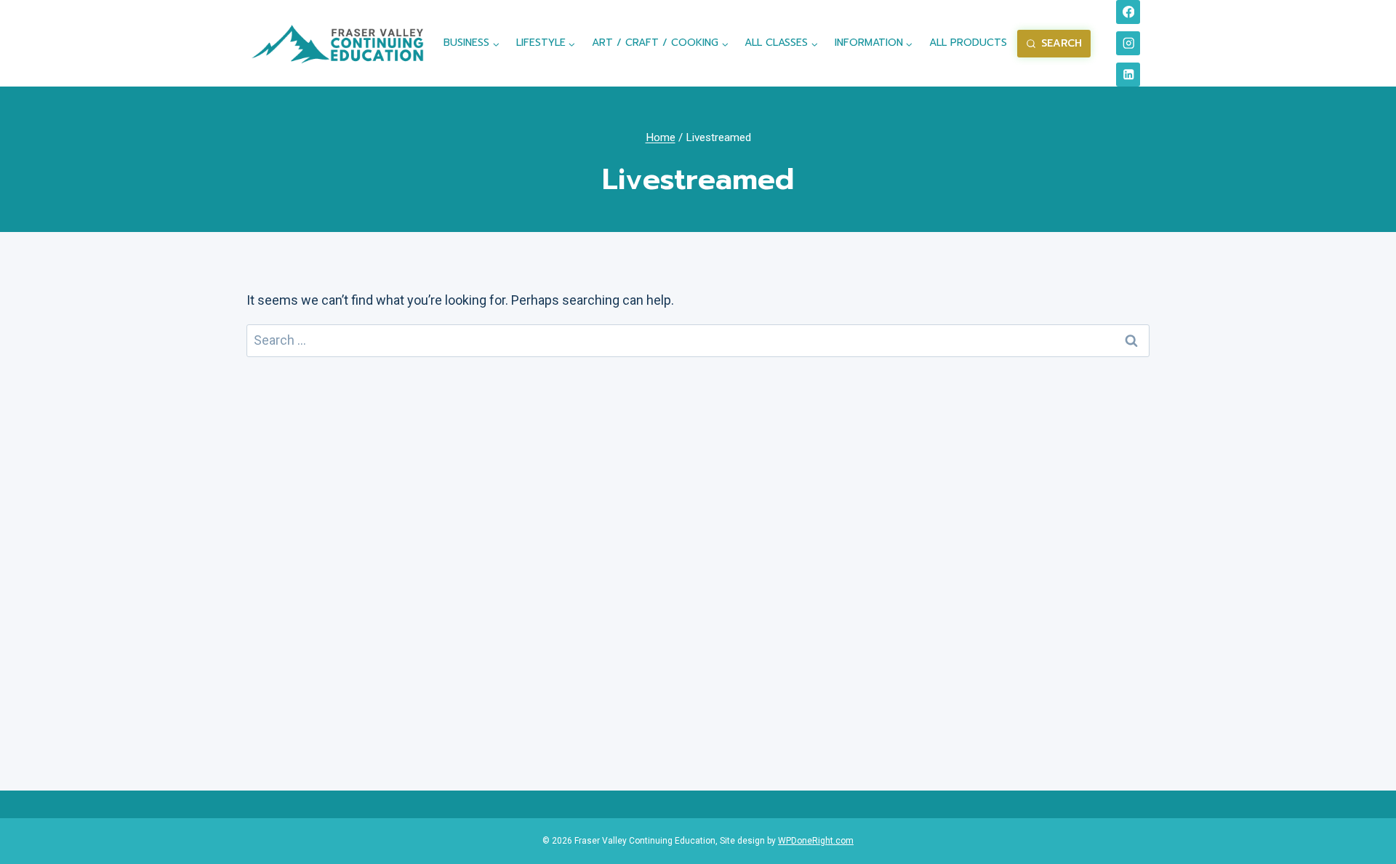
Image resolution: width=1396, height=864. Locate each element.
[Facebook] (1128, 12)
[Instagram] (1128, 43)
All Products (968, 42)
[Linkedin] (1128, 75)
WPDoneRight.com (816, 841)
